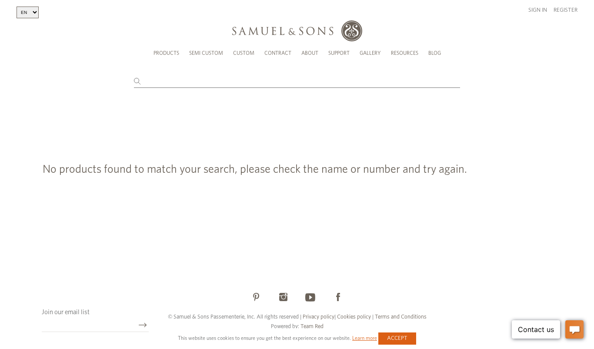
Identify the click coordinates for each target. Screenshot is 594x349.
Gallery (370, 53)
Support (339, 53)
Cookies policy (354, 317)
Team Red (312, 326)
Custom (243, 53)
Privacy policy (318, 317)
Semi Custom (206, 53)
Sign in (537, 10)
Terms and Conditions (400, 317)
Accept (397, 338)
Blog (434, 53)
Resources (404, 53)
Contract (277, 53)
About (309, 53)
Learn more (364, 338)
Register (565, 10)
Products (166, 53)
